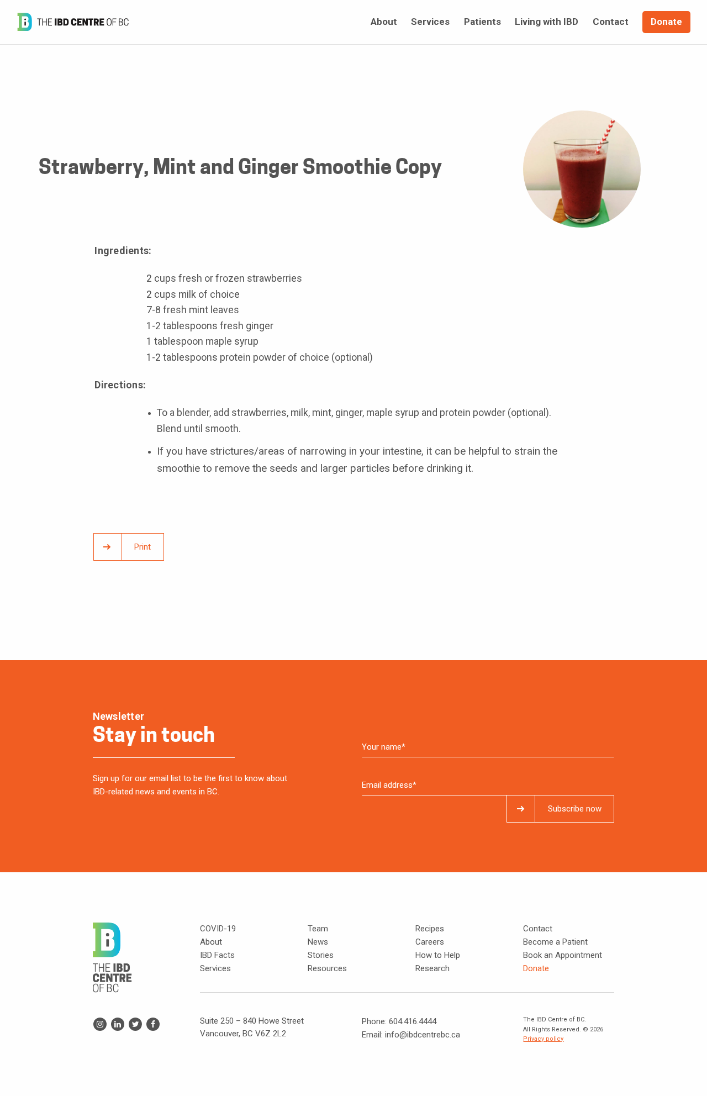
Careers (429, 942)
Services (215, 968)
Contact (537, 929)
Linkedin (117, 1024)
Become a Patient (555, 942)
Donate (536, 968)
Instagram (100, 1024)
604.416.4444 (412, 1021)
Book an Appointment (562, 955)
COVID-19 (218, 929)
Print (142, 547)
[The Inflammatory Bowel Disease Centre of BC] (73, 22)
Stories (321, 955)
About (211, 942)
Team (318, 929)
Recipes (429, 929)
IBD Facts (217, 955)
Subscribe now (575, 809)
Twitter (135, 1024)
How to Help (437, 955)
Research (432, 968)
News (318, 942)
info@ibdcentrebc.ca (422, 1035)
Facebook (153, 1024)
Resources (327, 968)
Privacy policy (543, 1038)
